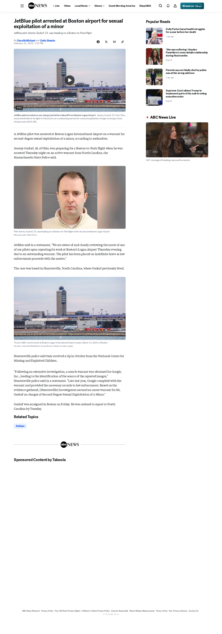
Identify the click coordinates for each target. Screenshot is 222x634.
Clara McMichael (26, 40)
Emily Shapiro (47, 40)
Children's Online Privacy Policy (96, 611)
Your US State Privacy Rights (67, 611)
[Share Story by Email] (114, 42)
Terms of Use (161, 611)
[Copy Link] (122, 42)
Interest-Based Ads (119, 611)
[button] (22, 6)
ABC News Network (31, 611)
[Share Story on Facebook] (98, 42)
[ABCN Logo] (37, 5)
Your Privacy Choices (178, 611)
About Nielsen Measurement (142, 611)
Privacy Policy (47, 611)
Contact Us (193, 611)
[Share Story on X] (106, 42)
